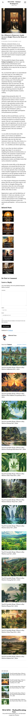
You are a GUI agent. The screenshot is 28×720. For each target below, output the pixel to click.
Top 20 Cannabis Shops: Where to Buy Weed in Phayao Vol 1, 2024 (13, 605)
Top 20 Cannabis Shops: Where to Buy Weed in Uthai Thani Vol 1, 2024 (13, 631)
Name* (3, 307)
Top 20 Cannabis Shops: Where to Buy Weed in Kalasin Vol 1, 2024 (13, 657)
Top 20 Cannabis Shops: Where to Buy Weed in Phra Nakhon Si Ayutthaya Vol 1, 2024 (14, 395)
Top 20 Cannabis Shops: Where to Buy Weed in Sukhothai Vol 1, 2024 (13, 368)
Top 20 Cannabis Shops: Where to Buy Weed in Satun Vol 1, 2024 (13, 527)
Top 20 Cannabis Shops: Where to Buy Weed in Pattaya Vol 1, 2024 (13, 422)
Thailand (10, 330)
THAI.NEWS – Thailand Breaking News (14, 711)
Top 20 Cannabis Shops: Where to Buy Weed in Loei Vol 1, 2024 (13, 553)
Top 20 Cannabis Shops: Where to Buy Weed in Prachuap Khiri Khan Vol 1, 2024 (14, 448)
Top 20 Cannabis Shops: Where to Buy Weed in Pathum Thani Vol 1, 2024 (13, 500)
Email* (3, 312)
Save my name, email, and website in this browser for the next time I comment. (13, 321)
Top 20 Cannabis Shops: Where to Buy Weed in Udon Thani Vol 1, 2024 (13, 474)
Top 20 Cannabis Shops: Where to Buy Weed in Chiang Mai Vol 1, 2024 (13, 579)
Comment (3, 290)
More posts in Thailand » (21, 344)
